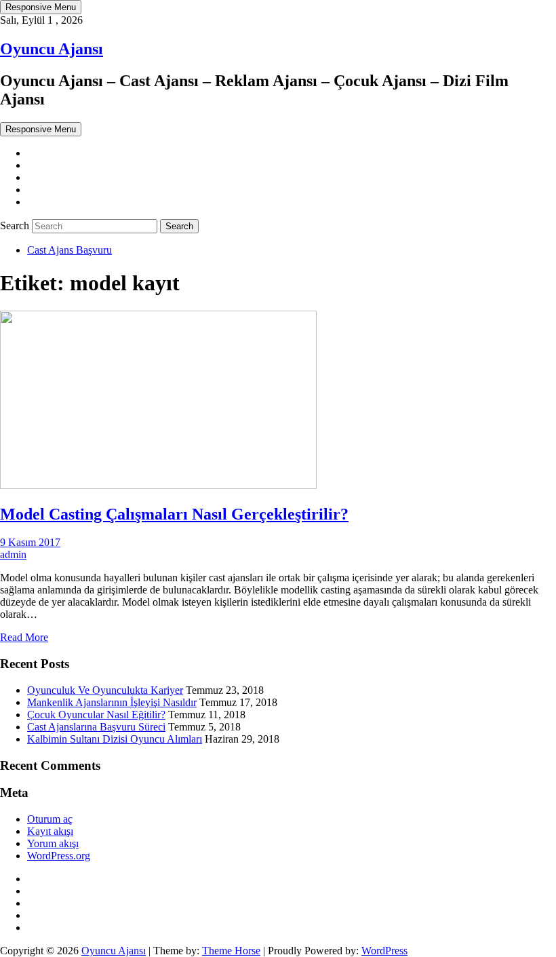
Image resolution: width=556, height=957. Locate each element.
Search (16, 225)
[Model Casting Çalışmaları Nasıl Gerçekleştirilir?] (158, 485)
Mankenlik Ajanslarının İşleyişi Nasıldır (112, 702)
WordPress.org (58, 855)
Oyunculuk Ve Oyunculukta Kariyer (105, 690)
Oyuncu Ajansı (51, 49)
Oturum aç (50, 819)
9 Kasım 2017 (30, 542)
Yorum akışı (53, 843)
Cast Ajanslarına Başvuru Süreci (96, 727)
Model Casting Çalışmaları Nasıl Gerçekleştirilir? (174, 514)
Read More (24, 637)
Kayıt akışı (50, 831)
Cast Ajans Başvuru (69, 250)
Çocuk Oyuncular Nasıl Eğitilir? (96, 714)
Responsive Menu (40, 7)
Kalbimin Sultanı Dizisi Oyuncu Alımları (114, 739)
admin (13, 554)
